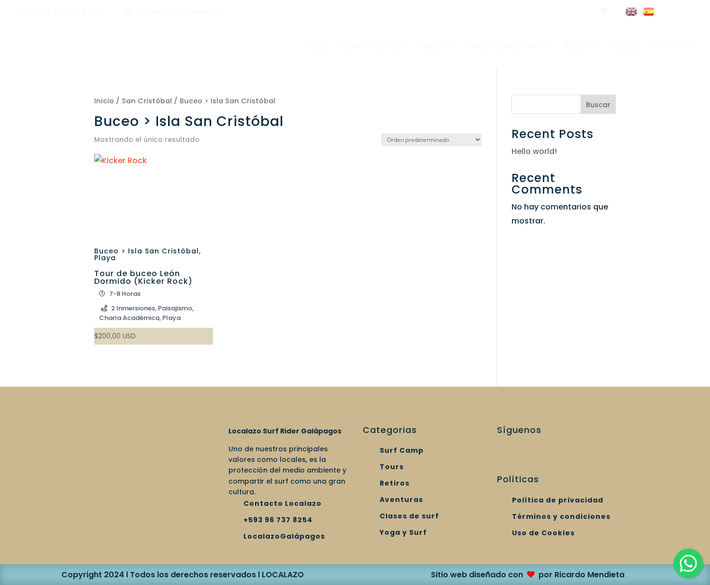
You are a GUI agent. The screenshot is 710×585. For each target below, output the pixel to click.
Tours (429, 46)
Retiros (580, 46)
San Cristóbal (147, 101)
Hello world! (534, 151)
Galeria (624, 46)
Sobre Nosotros (372, 46)
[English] (631, 13)
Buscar (598, 105)
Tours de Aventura (502, 46)
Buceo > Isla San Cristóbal (146, 251)
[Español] (649, 13)
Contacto (671, 46)
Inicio (315, 46)
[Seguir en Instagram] (500, 10)
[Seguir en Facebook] (519, 10)
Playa (105, 258)
